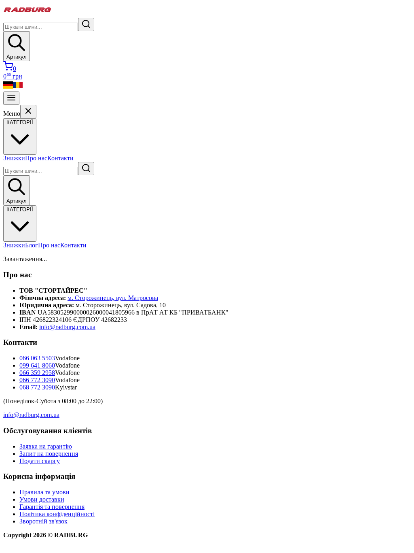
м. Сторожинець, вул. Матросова (113, 297)
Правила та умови (44, 492)
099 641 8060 (37, 365)
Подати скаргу (39, 460)
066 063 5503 (37, 358)
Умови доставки (41, 499)
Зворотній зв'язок (43, 521)
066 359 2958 (37, 372)
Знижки (14, 158)
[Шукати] (86, 24)
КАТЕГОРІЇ (19, 209)
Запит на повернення (48, 453)
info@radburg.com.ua (67, 326)
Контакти (60, 158)
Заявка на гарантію (45, 446)
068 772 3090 (37, 387)
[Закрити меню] (28, 111)
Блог (31, 245)
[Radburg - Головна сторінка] (27, 14)
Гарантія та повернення (51, 506)
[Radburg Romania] (18, 87)
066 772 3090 (37, 379)
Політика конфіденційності (57, 513)
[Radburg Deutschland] (8, 87)
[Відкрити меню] (11, 98)
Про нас (36, 158)
